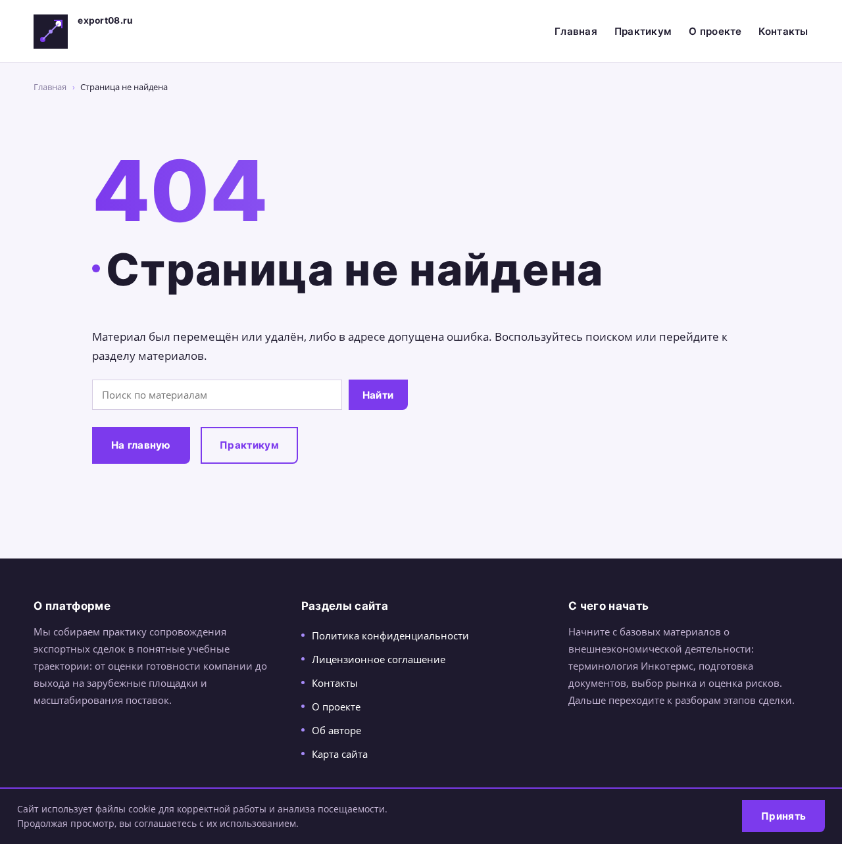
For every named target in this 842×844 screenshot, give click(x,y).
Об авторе (336, 730)
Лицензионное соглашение (378, 659)
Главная (576, 31)
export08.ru (105, 20)
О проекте (715, 31)
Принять (783, 816)
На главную (141, 445)
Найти (378, 395)
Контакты (783, 31)
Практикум (643, 31)
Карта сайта (340, 753)
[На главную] (51, 31)
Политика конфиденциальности (390, 635)
